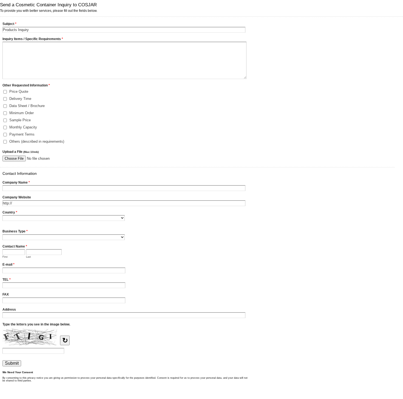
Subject (9, 24)
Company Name (16, 182)
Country (9, 212)
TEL (6, 280)
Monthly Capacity (23, 127)
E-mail (8, 264)
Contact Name (14, 246)
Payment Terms (22, 134)
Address (9, 309)
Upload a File (20, 152)
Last (28, 256)
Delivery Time (20, 99)
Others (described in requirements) (36, 141)
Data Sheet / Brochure (27, 106)
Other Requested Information (26, 85)
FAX (5, 294)
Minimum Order (21, 113)
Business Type (15, 231)
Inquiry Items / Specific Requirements (32, 39)
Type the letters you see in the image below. (36, 324)
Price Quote (18, 91)
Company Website (16, 197)
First (5, 256)
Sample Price (20, 120)
